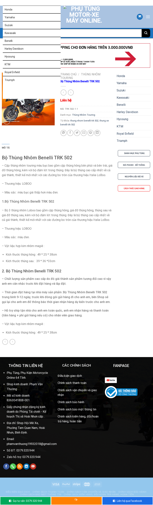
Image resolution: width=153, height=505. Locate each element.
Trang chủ (68, 74)
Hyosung (10, 56)
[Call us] (13, 466)
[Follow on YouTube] (33, 466)
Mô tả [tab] (6, 147)
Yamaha (10, 17)
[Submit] (146, 33)
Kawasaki (10, 33)
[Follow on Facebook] (6, 466)
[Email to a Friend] (84, 133)
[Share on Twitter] (77, 133)
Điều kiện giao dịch (70, 376)
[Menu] (148, 16)
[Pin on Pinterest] (91, 133)
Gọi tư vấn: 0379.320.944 (27, 500)
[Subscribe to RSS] (20, 466)
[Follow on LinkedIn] (26, 466)
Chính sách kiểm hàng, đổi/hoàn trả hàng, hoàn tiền (78, 419)
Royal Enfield (12, 72)
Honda (8, 9)
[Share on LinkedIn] (97, 133)
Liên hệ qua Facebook (129, 500)
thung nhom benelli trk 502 (84, 120)
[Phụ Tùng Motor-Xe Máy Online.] (79, 17)
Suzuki (9, 25)
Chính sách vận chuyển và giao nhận (77, 392)
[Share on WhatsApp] (63, 133)
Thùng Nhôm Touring (83, 114)
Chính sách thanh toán (72, 383)
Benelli (9, 40)
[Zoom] (6, 120)
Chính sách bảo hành (71, 402)
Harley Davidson (14, 48)
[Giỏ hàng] (140, 17)
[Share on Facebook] (70, 133)
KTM (7, 64)
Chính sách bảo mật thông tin (77, 409)
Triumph (10, 80)
